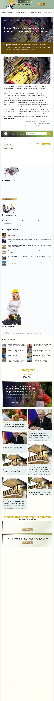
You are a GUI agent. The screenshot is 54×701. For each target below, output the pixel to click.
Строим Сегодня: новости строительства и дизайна (13, 12)
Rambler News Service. (46, 121)
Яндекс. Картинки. (47, 123)
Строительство (10, 139)
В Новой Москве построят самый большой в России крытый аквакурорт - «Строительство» (24, 220)
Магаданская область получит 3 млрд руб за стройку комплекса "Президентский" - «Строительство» (26, 224)
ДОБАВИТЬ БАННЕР (9, 199)
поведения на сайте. (34, 125)
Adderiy (6, 20)
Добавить (38, 144)
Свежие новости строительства (34, 12)
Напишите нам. (47, 125)
